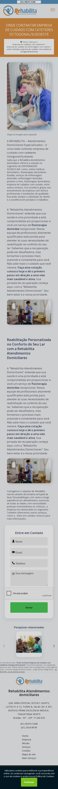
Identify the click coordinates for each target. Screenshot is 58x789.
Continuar (29, 782)
